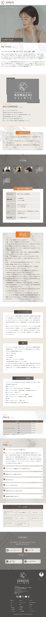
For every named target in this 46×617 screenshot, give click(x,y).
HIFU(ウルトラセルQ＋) (9, 512)
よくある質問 (21, 611)
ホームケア (13, 611)
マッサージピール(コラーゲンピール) (9, 518)
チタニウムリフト (35, 518)
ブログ (30, 606)
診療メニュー (6, 7)
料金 (20, 604)
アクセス (30, 600)
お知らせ (20, 600)
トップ (2, 7)
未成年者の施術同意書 (31, 561)
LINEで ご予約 (41, 575)
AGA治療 (12, 609)
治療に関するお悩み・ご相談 (12, 561)
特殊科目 (12, 607)
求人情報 (30, 604)
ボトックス (35, 512)
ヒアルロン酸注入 (22, 512)
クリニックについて (22, 602)
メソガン (22, 518)
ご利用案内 (21, 606)
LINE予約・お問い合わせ (14, 550)
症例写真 (20, 609)
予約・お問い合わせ (32, 602)
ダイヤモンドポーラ (8, 524)
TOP (41, 579)
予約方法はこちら (22, 554)
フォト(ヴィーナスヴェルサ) (22, 524)
